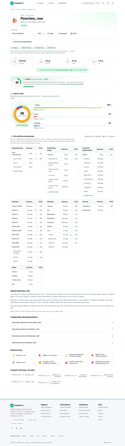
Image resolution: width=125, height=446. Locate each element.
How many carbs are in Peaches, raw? (26, 336)
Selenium (51, 243)
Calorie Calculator (65, 407)
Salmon (52, 436)
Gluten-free (39, 48)
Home (12, 9)
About (100, 410)
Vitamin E (15, 218)
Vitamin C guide (84, 416)
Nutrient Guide (83, 407)
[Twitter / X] (16, 428)
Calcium (50, 206)
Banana (24, 436)
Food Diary (63, 410)
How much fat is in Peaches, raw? (24, 343)
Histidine (87, 159)
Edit (71, 70)
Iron (48, 210)
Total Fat (50, 155)
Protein (85, 155)
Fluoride (51, 247)
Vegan (15, 48)
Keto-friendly (26, 48)
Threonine (87, 183)
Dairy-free (51, 48)
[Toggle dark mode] (113, 3)
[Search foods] (103, 3)
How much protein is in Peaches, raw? (26, 329)
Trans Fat (51, 175)
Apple (31, 436)
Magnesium (51, 214)
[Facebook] (12, 428)
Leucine (86, 167)
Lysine (86, 171)
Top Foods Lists (46, 416)
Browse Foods (45, 413)
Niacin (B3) (15, 234)
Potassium (50, 222)
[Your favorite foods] (108, 3)
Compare (63, 33)
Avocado (61, 436)
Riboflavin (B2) (16, 230)
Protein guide (83, 413)
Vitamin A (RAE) (17, 206)
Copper (50, 234)
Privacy (100, 416)
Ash (13, 284)
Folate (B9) (15, 243)
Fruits (17, 9)
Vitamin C (15, 210)
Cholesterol (86, 206)
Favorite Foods (103, 407)
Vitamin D (15, 214)
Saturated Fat (52, 159)
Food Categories (46, 407)
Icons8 (49, 442)
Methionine (87, 175)
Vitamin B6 (15, 239)
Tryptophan (87, 187)
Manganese (52, 239)
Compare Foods (65, 416)
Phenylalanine (88, 179)
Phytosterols (87, 210)
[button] (91, 3)
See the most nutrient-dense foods (71, 84)
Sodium (49, 226)
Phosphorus (51, 218)
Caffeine (15, 276)
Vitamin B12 (15, 247)
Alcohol (14, 272)
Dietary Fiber (17, 159)
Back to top (107, 442)
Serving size (14, 29)
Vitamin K (15, 222)
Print (75, 33)
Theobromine (16, 280)
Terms (100, 420)
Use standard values (80, 70)
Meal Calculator (65, 413)
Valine (86, 191)
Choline (15, 257)
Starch (15, 163)
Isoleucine (87, 163)
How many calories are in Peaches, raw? (26, 322)
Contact (100, 413)
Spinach (44, 436)
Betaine (15, 261)
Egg (38, 436)
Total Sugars (17, 167)
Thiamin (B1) (16, 226)
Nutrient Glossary (84, 410)
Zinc (48, 230)
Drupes (23, 9)
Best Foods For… (46, 410)
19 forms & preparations (23, 42)
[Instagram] (21, 428)
